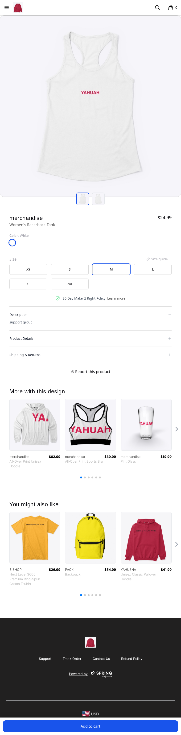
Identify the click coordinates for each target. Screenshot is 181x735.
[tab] (83, 199)
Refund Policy (131, 659)
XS (28, 269)
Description (18, 314)
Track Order (72, 659)
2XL (70, 284)
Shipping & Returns (25, 354)
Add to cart (90, 726)
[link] (35, 424)
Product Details (21, 338)
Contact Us (101, 659)
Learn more (116, 298)
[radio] (28, 269)
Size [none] (12, 259)
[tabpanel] (90, 106)
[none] (157, 259)
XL (28, 284)
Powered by (78, 674)
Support (45, 659)
